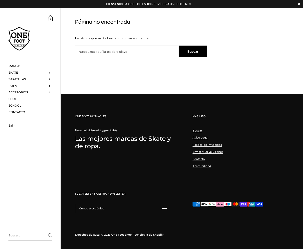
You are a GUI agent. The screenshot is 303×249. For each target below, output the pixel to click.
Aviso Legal (200, 137)
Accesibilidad (202, 166)
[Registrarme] (164, 208)
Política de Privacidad (207, 144)
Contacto (199, 159)
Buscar (192, 51)
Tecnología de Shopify (148, 234)
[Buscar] (50, 235)
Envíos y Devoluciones (208, 151)
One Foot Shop (121, 234)
